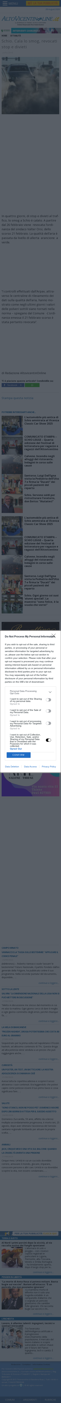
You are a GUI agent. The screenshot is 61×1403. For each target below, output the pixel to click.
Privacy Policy (49, 766)
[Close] (55, 637)
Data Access (30, 766)
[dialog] (30, 701)
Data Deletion (12, 766)
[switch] (48, 699)
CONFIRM (19, 755)
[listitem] (30, 692)
